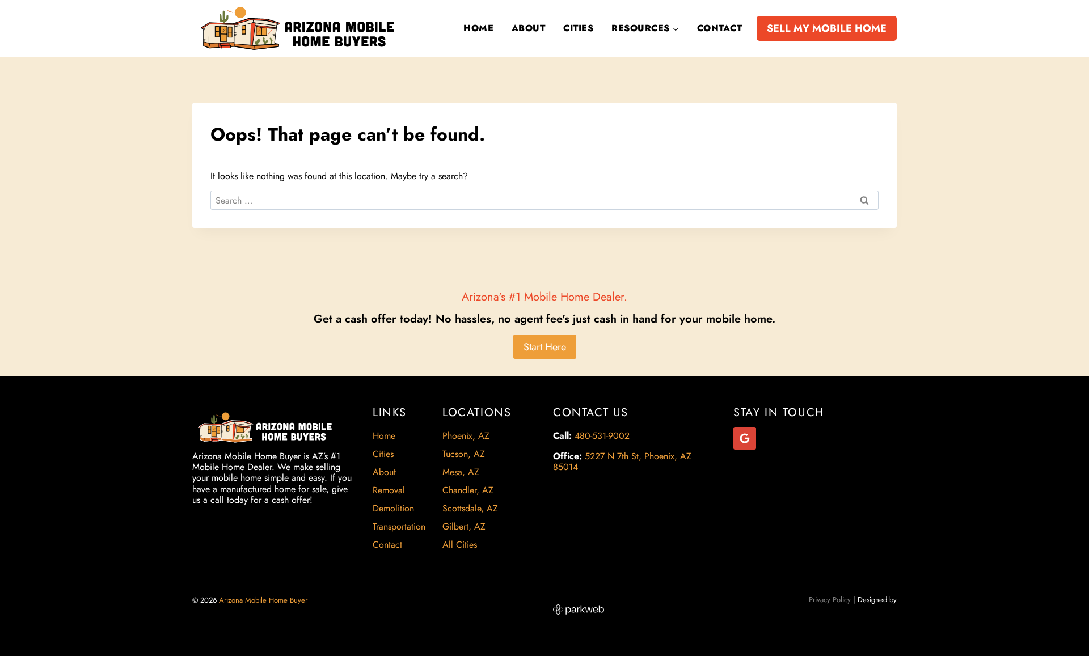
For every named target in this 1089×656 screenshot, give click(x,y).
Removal (389, 490)
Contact (719, 28)
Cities (578, 28)
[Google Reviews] (744, 438)
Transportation (399, 526)
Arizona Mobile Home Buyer (264, 600)
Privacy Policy (830, 599)
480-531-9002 (602, 435)
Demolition (393, 508)
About (528, 28)
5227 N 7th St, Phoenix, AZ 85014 (622, 461)
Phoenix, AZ (465, 435)
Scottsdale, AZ (470, 508)
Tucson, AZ (463, 453)
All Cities (459, 544)
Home (478, 28)
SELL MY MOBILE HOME (827, 28)
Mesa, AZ (460, 472)
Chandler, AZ (467, 490)
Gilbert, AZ (464, 526)
